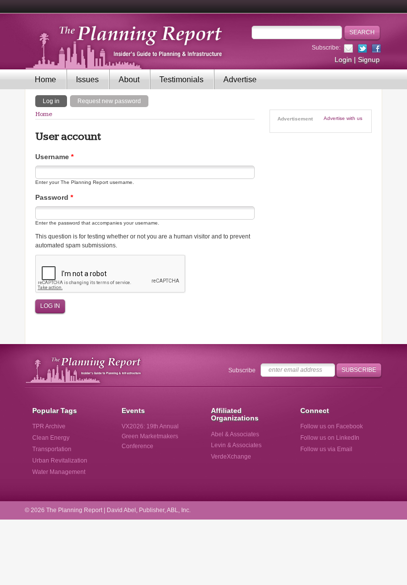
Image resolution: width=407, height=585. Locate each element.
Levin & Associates (236, 445)
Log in (55, 101)
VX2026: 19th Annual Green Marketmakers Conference (150, 436)
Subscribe (242, 370)
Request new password (109, 101)
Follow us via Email (326, 449)
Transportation (51, 449)
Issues (87, 79)
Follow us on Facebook (331, 426)
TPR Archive (49, 426)
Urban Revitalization (59, 460)
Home (45, 79)
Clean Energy (50, 437)
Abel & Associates (235, 434)
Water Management (58, 471)
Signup (369, 59)
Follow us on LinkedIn (329, 437)
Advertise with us (343, 118)
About (129, 79)
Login (343, 59)
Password (54, 197)
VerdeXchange (231, 456)
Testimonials (181, 79)
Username (54, 157)
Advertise (240, 79)
